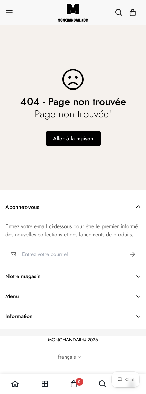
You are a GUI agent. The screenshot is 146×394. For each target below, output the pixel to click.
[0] (73, 383)
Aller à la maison (73, 138)
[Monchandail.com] (73, 12)
